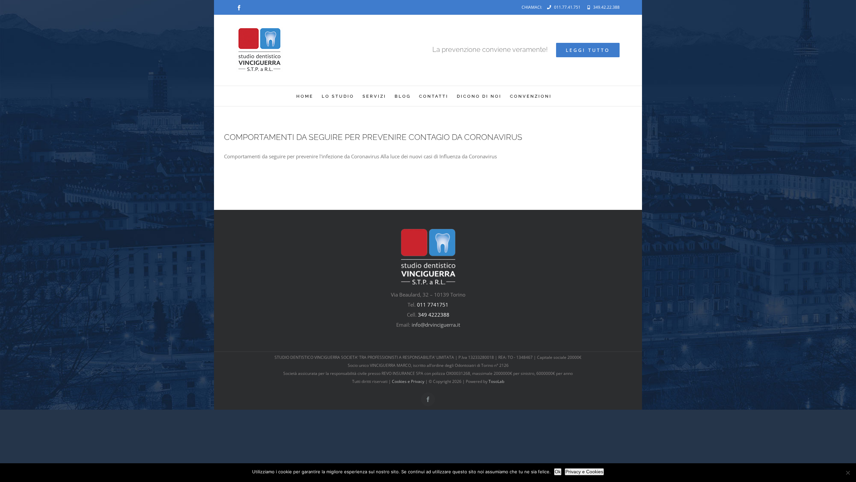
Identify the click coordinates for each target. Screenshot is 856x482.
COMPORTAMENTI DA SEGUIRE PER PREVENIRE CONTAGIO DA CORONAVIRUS (373, 137)
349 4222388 (433, 314)
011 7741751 (432, 304)
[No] (847, 472)
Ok (558, 471)
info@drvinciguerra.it (436, 324)
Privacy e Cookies (584, 471)
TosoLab (496, 381)
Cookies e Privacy (408, 381)
